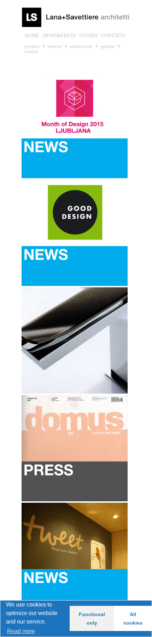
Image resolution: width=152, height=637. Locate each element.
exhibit (32, 51)
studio (88, 35)
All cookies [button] (132, 618)
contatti (113, 35)
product (32, 46)
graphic (108, 46)
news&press (59, 35)
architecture (81, 46)
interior (55, 46)
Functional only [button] (92, 618)
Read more (21, 631)
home (32, 35)
